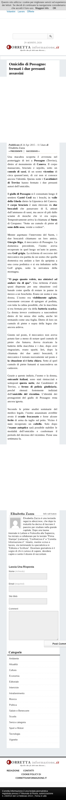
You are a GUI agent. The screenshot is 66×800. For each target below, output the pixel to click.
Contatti (28, 770)
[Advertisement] (33, 110)
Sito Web (13, 596)
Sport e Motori (16, 728)
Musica (13, 699)
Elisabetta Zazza (17, 148)
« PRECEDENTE (15, 151)
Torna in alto (41, 796)
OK (54, 8)
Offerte (30, 11)
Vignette (13, 739)
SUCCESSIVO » (33, 151)
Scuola (12, 716)
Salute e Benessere (19, 710)
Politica (13, 705)
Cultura (12, 670)
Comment (13, 609)
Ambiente (14, 658)
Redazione (13, 770)
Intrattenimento (16, 693)
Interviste (14, 687)
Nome (17, 571)
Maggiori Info (42, 8)
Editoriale (14, 681)
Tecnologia (14, 734)
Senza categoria (17, 722)
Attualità (13, 664)
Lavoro (21, 11)
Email (16, 584)
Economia (14, 676)
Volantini (11, 11)
